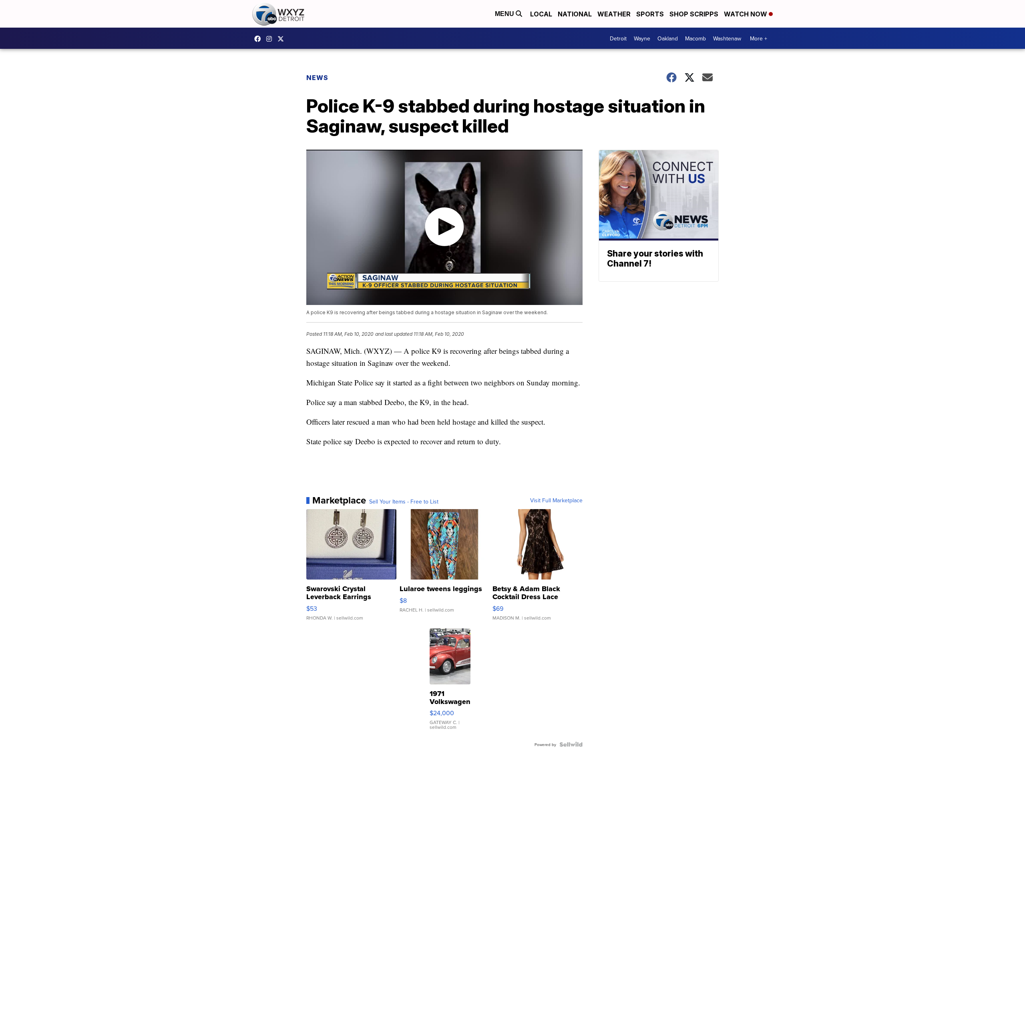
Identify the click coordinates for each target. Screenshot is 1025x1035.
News (317, 78)
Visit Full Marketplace (556, 500)
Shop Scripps (693, 14)
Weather (614, 14)
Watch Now (746, 14)
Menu (505, 13)
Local (541, 14)
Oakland (667, 38)
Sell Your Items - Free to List (403, 501)
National (575, 14)
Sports (650, 14)
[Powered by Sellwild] (571, 744)
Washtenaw (727, 38)
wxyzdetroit (259, 39)
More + (758, 38)
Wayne (642, 38)
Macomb (695, 38)
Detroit (618, 38)
